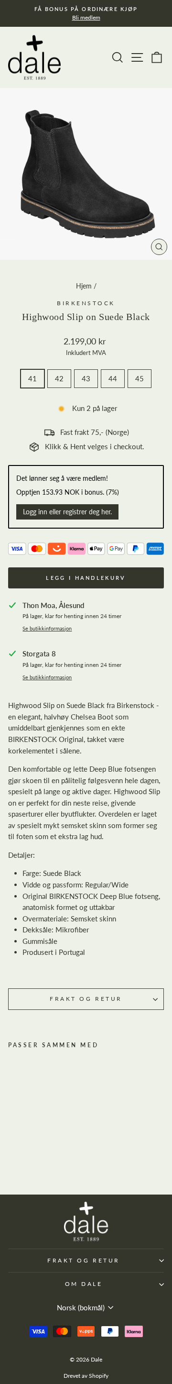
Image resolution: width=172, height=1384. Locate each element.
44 (112, 378)
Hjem (84, 286)
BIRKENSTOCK (86, 303)
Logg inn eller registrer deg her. (67, 512)
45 (139, 378)
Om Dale (84, 1283)
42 (59, 378)
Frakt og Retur (86, 998)
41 (32, 378)
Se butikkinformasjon (47, 628)
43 (86, 378)
